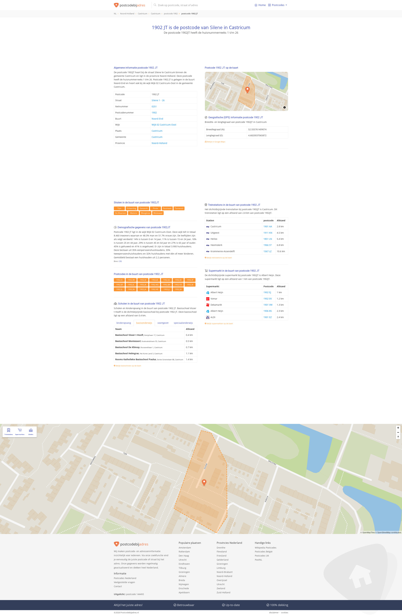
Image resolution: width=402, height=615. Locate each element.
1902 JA (143, 289)
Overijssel (222, 580)
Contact (118, 586)
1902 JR (119, 284)
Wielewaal (157, 213)
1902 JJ (166, 289)
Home (262, 5)
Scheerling (131, 208)
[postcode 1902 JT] (131, 5)
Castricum (157, 130)
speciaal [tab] (183, 322)
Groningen (184, 571)
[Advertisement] (201, 49)
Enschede (184, 588)
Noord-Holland (159, 143)
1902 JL (119, 289)
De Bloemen (120, 213)
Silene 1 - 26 (158, 100)
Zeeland (221, 588)
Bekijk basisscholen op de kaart (128, 365)
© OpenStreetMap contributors (388, 532)
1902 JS (119, 280)
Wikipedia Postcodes (265, 547)
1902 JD (178, 280)
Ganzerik (144, 208)
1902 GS (178, 284)
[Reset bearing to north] (398, 437)
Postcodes (278, 5)
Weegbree (145, 213)
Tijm (119, 208)
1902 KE (154, 289)
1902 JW (131, 280)
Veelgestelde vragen (124, 582)
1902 (154, 112)
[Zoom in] (398, 427)
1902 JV (143, 280)
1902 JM (166, 284)
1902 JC (131, 284)
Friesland (221, 555)
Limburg (221, 567)
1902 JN (131, 289)
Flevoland (222, 551)
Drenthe (221, 547)
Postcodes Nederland (125, 578)
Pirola (155, 208)
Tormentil (179, 208)
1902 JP (190, 280)
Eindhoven (184, 563)
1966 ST (267, 244)
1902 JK (190, 284)
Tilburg (182, 567)
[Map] (201, 479)
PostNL (258, 559)
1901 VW (267, 304)
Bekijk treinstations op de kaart (219, 257)
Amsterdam (185, 547)
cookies (284, 612)
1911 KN (267, 232)
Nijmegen (184, 584)
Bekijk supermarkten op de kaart (219, 323)
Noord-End (157, 118)
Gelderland (222, 559)
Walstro (133, 213)
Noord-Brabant (225, 571)
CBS (120, 261)
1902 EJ (267, 292)
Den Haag (184, 555)
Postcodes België (263, 551)
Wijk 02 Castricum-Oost (164, 124)
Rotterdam (184, 551)
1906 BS (267, 310)
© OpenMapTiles (367, 532)
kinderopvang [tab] (124, 322)
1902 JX (143, 284)
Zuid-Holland (223, 592)
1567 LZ (267, 251)
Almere (182, 576)
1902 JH (178, 289)
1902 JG (166, 280)
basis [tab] (144, 322)
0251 (154, 106)
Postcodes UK (262, 555)
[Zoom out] (398, 432)
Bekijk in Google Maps (216, 141)
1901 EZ (267, 317)
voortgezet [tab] (163, 322)
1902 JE (155, 280)
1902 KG (154, 284)
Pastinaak (167, 208)
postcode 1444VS (135, 594)
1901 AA (267, 226)
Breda (182, 580)
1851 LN (267, 238)
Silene (216, 27)
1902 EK (267, 298)
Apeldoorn (184, 592)
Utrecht (183, 559)
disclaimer (274, 612)
